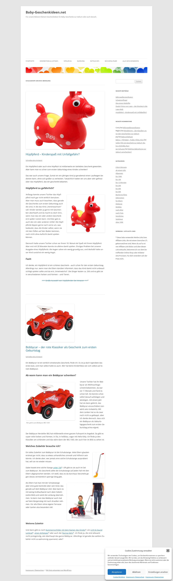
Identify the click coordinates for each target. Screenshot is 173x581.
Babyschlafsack (127, 137)
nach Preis (119, 213)
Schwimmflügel (121, 100)
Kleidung (81, 61)
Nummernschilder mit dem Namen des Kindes (65, 530)
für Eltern (119, 201)
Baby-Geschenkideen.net (46, 12)
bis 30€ (118, 188)
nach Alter (119, 210)
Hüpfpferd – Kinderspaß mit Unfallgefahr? (53, 154)
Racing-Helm (67, 533)
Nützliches (94, 61)
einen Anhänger (41, 533)
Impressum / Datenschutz (135, 577)
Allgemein (119, 173)
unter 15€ (57, 467)
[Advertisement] (86, 39)
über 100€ (119, 222)
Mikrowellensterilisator (124, 97)
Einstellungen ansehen (158, 572)
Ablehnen (136, 572)
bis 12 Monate (121, 182)
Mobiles (119, 207)
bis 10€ (118, 179)
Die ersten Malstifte (123, 103)
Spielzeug (68, 61)
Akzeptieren (117, 572)
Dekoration (120, 198)
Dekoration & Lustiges (49, 61)
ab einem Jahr (121, 170)
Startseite (30, 61)
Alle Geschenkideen (131, 61)
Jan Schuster (120, 149)
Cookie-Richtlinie (119, 577)
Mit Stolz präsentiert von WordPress (58, 570)
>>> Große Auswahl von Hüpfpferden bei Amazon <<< (65, 280)
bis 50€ (118, 191)
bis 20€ (118, 185)
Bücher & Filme (111, 61)
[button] (168, 550)
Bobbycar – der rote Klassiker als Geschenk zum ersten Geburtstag (61, 348)
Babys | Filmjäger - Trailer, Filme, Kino (130, 140)
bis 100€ (119, 176)
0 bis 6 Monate (121, 167)
